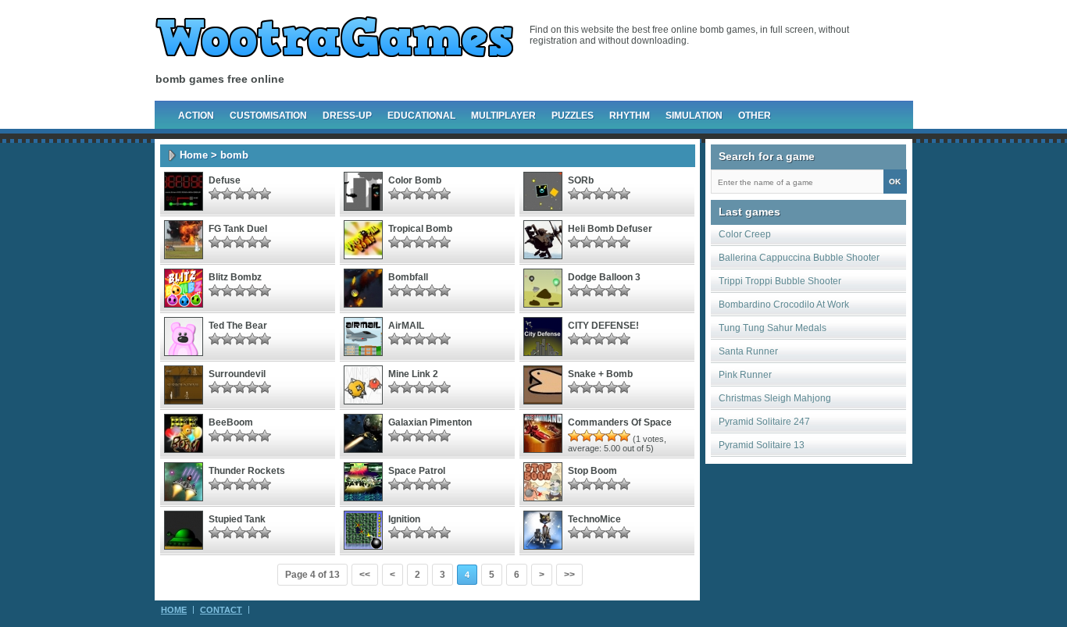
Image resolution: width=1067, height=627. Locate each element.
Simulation (694, 115)
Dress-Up (347, 115)
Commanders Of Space (620, 422)
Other (754, 115)
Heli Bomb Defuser (610, 228)
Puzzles (572, 115)
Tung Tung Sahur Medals (772, 327)
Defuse (225, 180)
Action (196, 115)
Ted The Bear (238, 325)
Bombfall (408, 277)
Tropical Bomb (420, 228)
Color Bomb (414, 180)
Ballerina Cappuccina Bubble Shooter (799, 257)
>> (569, 574)
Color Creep (745, 234)
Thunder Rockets (247, 470)
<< (364, 574)
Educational (421, 115)
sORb (581, 180)
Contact (221, 610)
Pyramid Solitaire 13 (762, 445)
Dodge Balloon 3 (604, 277)
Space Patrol (416, 470)
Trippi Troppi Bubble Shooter (780, 281)
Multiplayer (503, 115)
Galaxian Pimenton (430, 422)
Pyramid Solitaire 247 (764, 421)
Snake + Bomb (600, 374)
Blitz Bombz (235, 277)
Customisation (268, 115)
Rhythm (629, 115)
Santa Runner (748, 351)
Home (194, 155)
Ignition (404, 519)
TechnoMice (594, 519)
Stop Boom (592, 470)
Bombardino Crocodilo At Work (784, 304)
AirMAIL (406, 325)
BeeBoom (231, 422)
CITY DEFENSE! (603, 325)
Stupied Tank (237, 519)
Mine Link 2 (413, 374)
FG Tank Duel (238, 228)
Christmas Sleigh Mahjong (775, 398)
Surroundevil (237, 374)
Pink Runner (745, 374)
